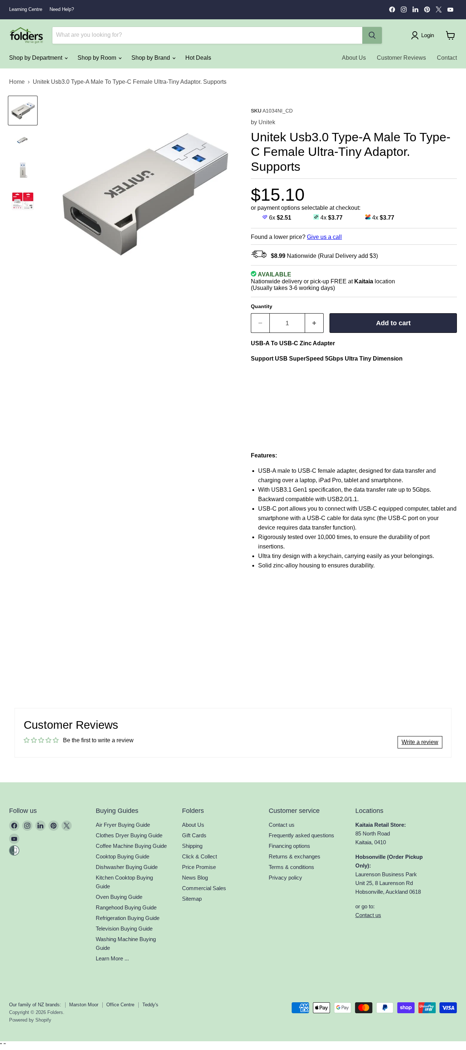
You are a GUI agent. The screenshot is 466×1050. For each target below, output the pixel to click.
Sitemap (192, 899)
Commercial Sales (204, 888)
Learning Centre (25, 9)
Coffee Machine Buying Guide (131, 846)
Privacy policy (285, 877)
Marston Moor (83, 1004)
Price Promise (199, 867)
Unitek (266, 122)
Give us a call (324, 237)
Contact (447, 58)
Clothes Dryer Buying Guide (129, 835)
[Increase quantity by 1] (314, 323)
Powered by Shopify (30, 1020)
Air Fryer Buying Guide (123, 825)
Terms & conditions (291, 867)
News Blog (195, 877)
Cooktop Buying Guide (122, 856)
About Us (354, 58)
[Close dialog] (57, 455)
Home (17, 82)
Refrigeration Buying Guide (127, 918)
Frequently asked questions (301, 835)
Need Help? (62, 9)
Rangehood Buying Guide (126, 907)
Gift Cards (194, 835)
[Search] (372, 35)
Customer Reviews (401, 58)
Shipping (192, 846)
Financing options (289, 846)
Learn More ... (112, 958)
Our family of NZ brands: (35, 1004)
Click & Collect (199, 856)
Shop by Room (98, 58)
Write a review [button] (420, 742)
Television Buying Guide (124, 928)
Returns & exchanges (294, 856)
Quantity (261, 306)
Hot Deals (198, 58)
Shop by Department (36, 58)
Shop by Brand (151, 58)
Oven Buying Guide (119, 897)
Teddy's (150, 1004)
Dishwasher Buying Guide (127, 867)
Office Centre (120, 1004)
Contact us (282, 825)
